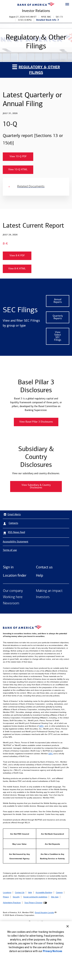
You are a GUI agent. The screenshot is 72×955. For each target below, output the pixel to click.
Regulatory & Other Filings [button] (39, 70)
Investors (43, 597)
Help (39, 575)
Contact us (44, 567)
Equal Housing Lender (44, 912)
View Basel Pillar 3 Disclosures (36, 422)
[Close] (68, 926)
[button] (67, 4)
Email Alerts (14, 514)
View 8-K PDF (17, 255)
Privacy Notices (52, 951)
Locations (7, 892)
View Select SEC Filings (57, 336)
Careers (59, 892)
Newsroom (11, 603)
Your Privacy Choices (33, 902)
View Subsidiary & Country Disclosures (36, 486)
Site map (55, 897)
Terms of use (10, 550)
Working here (13, 597)
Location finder (14, 575)
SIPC (41, 726)
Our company (13, 591)
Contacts (13, 523)
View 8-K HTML (17, 268)
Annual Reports (58, 301)
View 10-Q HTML (18, 169)
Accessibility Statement (15, 541)
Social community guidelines (35, 897)
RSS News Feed (16, 532)
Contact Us (19, 892)
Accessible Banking (44, 892)
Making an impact (49, 591)
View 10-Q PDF (18, 156)
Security (16, 897)
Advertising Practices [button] (12, 902)
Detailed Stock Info (46, 19)
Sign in (8, 567)
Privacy (6, 897)
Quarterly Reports (58, 317)
